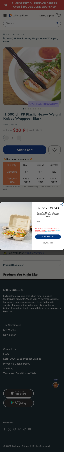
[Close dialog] (61, 204)
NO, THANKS (48, 243)
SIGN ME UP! (47, 236)
